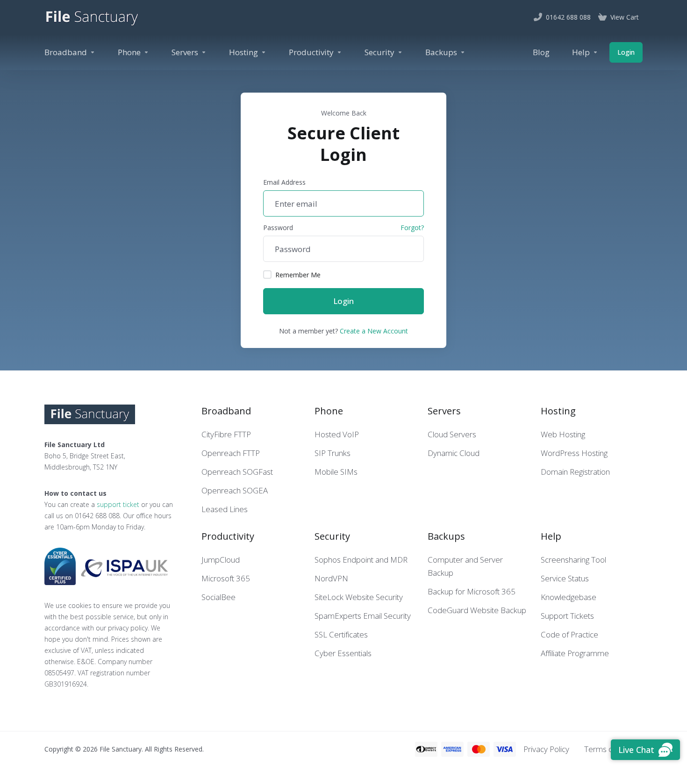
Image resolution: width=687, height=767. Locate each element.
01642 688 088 (97, 515)
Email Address (284, 182)
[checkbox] (267, 274)
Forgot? (412, 227)
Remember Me (298, 274)
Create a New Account (374, 330)
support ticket (118, 504)
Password (278, 227)
